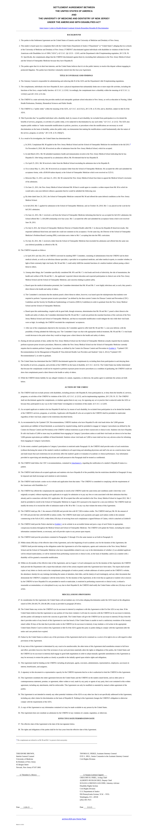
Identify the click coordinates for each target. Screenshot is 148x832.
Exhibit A (112, 348)
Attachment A (76, 463)
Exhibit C (58, 524)
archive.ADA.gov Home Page (74, 819)
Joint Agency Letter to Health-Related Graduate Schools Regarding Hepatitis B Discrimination (74, 28)
